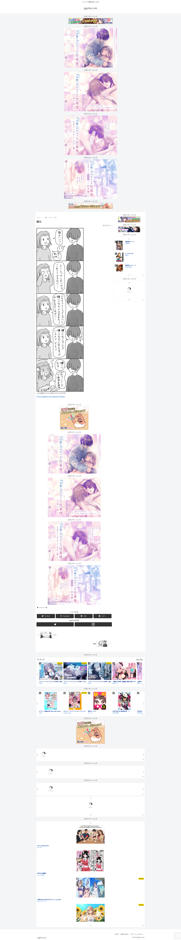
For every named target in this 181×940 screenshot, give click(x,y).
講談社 (127, 259)
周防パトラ (115, 683)
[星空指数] (90, 839)
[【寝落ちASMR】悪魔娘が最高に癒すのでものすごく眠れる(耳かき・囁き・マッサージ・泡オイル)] (124, 671)
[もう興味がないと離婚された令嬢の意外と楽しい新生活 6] (119, 250)
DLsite (139, 659)
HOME (117, 934)
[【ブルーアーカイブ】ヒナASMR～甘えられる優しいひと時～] (75, 671)
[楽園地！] (90, 874)
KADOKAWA (115, 713)
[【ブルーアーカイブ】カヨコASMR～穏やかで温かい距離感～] (100, 671)
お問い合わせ (124, 934)
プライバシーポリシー (137, 934)
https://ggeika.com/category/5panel (50, 396)
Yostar (40, 683)
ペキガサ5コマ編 (43, 607)
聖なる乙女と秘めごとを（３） (133, 258)
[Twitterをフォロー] (55, 624)
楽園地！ (39, 890)
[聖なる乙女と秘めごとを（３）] (119, 262)
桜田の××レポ (92, 711)
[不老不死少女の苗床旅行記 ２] (124, 701)
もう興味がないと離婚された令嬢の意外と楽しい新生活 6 (133, 247)
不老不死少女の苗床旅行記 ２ (121, 711)
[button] (102, 616)
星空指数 (39, 855)
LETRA (39, 857)
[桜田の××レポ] (100, 701)
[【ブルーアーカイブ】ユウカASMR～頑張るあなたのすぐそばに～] (51, 671)
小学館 (127, 249)
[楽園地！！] (90, 908)
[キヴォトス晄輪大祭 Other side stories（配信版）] (51, 701)
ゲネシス (90, 713)
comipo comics (67, 713)
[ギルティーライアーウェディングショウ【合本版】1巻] (75, 701)
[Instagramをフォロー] (93, 624)
